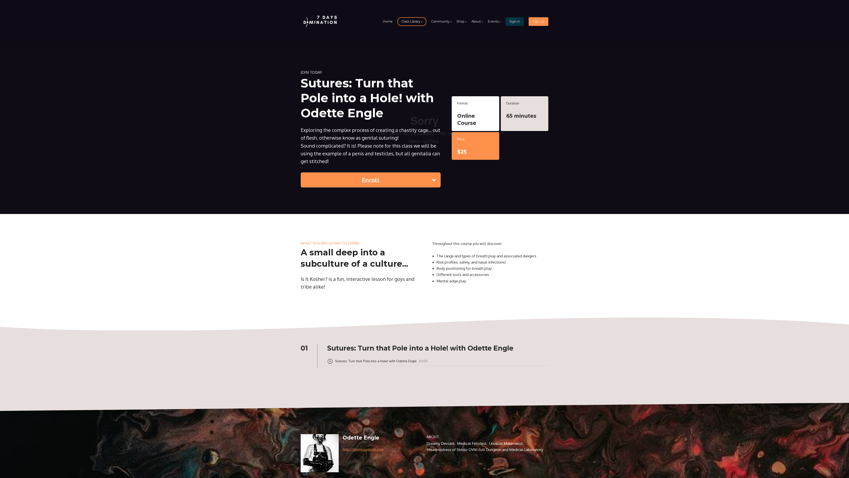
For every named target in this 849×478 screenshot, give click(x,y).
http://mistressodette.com (363, 449)
